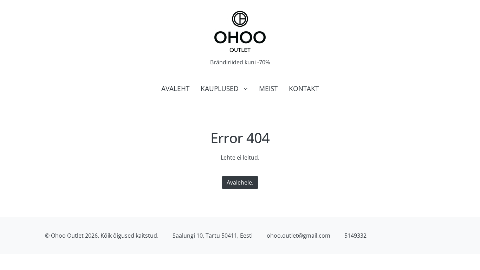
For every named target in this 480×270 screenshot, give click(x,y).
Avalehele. (240, 182)
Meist (268, 88)
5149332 (355, 235)
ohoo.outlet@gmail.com (298, 235)
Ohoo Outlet (67, 235)
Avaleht (175, 88)
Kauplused (220, 88)
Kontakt (304, 88)
